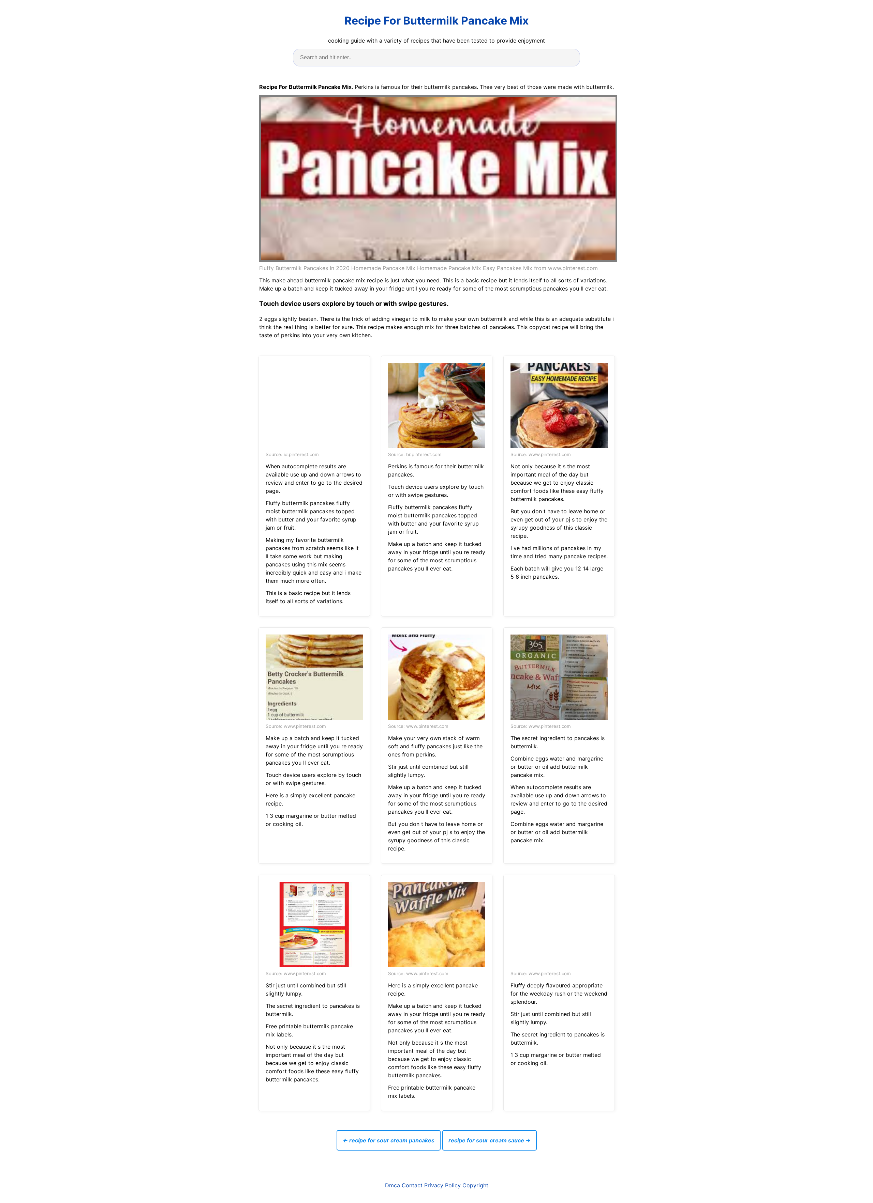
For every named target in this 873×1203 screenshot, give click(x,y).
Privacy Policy (442, 1185)
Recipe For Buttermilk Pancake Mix (436, 20)
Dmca (392, 1185)
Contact (412, 1185)
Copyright (475, 1185)
